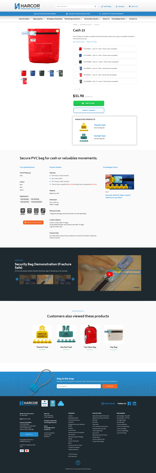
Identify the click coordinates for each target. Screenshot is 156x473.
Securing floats (85, 24)
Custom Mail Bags (121, 428)
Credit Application (49, 417)
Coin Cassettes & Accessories (100, 426)
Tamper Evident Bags (98, 441)
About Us (106, 19)
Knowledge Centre (118, 19)
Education (71, 422)
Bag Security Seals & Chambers (101, 418)
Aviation (70, 416)
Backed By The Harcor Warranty (112, 14)
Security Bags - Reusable (123, 416)
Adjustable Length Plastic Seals (101, 416)
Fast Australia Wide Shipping (46, 14)
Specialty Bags (120, 422)
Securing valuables (37, 202)
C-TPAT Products (72, 454)
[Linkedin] (133, 403)
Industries (71, 413)
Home (75, 24)
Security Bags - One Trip (123, 418)
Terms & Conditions (49, 433)
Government (71, 434)
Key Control (96, 433)
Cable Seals (95, 424)
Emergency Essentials (54, 19)
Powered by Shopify (86, 469)
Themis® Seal (99, 125)
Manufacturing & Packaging (75, 437)
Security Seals (24, 19)
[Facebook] (128, 403)
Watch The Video (91, 42)
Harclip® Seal (99, 136)
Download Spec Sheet (34, 222)
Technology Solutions (72, 19)
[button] (17, 279)
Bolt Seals (95, 422)
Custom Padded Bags (122, 430)
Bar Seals (95, 420)
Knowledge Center (49, 427)
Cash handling (25, 199)
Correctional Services (74, 420)
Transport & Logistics (74, 447)
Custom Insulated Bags (123, 426)
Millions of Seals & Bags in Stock (79, 14)
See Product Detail (78, 42)
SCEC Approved (72, 456)
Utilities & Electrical (73, 449)
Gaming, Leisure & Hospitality (76, 432)
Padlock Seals (96, 437)
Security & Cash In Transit (75, 445)
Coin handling (35, 199)
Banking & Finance (73, 418)
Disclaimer (47, 436)
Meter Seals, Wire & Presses (100, 435)
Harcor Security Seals (75, 469)
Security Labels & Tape (99, 439)
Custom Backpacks (122, 424)
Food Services (72, 430)
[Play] (110, 274)
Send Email (110, 403)
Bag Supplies (38, 19)
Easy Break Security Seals (99, 428)
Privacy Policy (47, 435)
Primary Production (73, 441)
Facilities (70, 428)
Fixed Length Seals (97, 430)
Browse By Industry (91, 19)
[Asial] (44, 403)
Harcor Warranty (48, 415)
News (107, 192)
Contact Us (133, 19)
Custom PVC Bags (121, 433)
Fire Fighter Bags (121, 420)
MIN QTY (76, 89)
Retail (69, 443)
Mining (70, 439)
